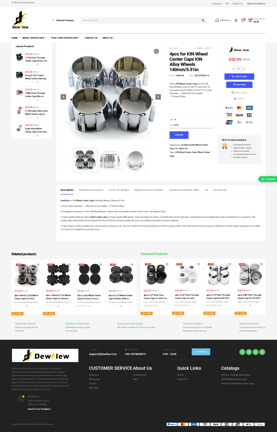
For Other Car (181, 148)
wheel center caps (98, 217)
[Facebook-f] (242, 352)
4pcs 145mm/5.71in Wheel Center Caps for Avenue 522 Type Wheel (58, 298)
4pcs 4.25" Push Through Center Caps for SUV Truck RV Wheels (187, 298)
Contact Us (182, 379)
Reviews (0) (220, 190)
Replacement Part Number (149, 190)
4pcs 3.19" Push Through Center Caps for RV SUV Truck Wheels (218, 298)
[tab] (69, 189)
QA (206, 190)
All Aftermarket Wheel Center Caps (237, 383)
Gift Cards (94, 388)
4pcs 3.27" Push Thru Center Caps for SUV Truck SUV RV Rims (156, 298)
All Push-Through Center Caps (235, 375)
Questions (94, 375)
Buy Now (241, 85)
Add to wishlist (241, 93)
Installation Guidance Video (184, 190)
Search (203, 20)
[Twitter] (249, 352)
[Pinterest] (262, 352)
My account (94, 379)
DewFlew (65, 200)
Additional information (91, 190)
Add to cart (241, 77)
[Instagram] (256, 352)
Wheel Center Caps (85, 200)
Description (67, 190)
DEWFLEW (180, 76)
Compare (179, 135)
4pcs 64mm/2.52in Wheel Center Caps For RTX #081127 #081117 (26, 298)
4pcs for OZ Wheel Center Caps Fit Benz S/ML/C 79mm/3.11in (120, 298)
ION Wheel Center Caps (186, 84)
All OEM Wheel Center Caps (234, 379)
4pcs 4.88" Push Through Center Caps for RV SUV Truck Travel (249, 298)
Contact (93, 383)
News (135, 379)
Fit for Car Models (119, 190)
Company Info (139, 375)
